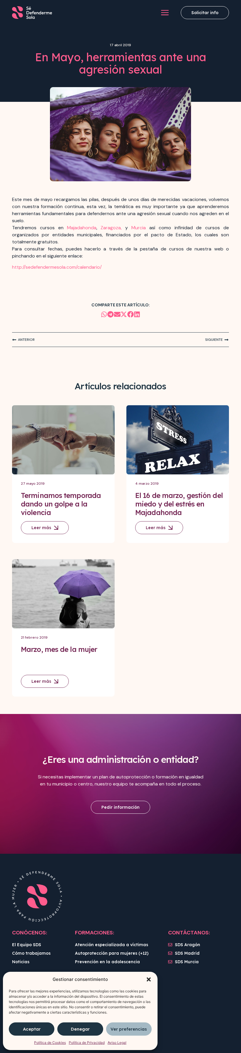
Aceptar (32, 1029)
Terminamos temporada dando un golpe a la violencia (61, 504)
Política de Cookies (50, 1042)
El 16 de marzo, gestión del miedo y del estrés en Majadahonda (179, 504)
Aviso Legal (117, 1042)
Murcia (138, 228)
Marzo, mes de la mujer (59, 649)
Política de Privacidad (87, 1042)
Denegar (80, 1029)
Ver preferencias (129, 1029)
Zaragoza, (111, 228)
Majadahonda (81, 228)
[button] (149, 979)
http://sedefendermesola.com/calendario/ (57, 267)
